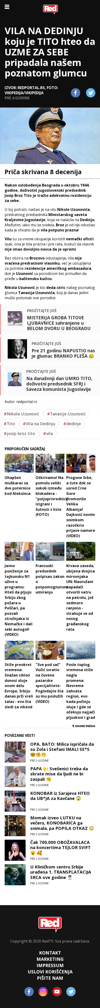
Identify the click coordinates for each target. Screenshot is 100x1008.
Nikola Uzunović (21, 414)
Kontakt (50, 953)
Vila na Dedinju (39, 423)
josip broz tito (19, 433)
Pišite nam (50, 978)
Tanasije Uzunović (66, 414)
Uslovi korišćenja (50, 971)
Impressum (50, 965)
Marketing (50, 959)
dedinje (72, 423)
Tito (9, 423)
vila (48, 433)
